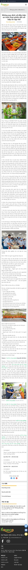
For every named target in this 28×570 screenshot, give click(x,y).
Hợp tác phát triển (6, 492)
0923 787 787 (15, 466)
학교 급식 (16, 560)
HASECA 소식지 (4, 562)
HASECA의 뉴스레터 (6, 10)
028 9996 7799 (7, 466)
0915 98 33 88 (15, 457)
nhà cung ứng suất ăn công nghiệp (11, 443)
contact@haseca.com (12, 1)
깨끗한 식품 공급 (18, 564)
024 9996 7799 (7, 457)
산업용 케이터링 (18, 557)
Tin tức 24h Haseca (6, 496)
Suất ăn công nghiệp (12, 358)
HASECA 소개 (4, 557)
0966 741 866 (4, 1)
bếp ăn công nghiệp (11, 404)
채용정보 (3, 564)
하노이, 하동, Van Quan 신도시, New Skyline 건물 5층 (13, 550)
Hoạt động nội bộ (6, 487)
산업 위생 (16, 562)
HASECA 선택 (4, 560)
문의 (2, 567)
